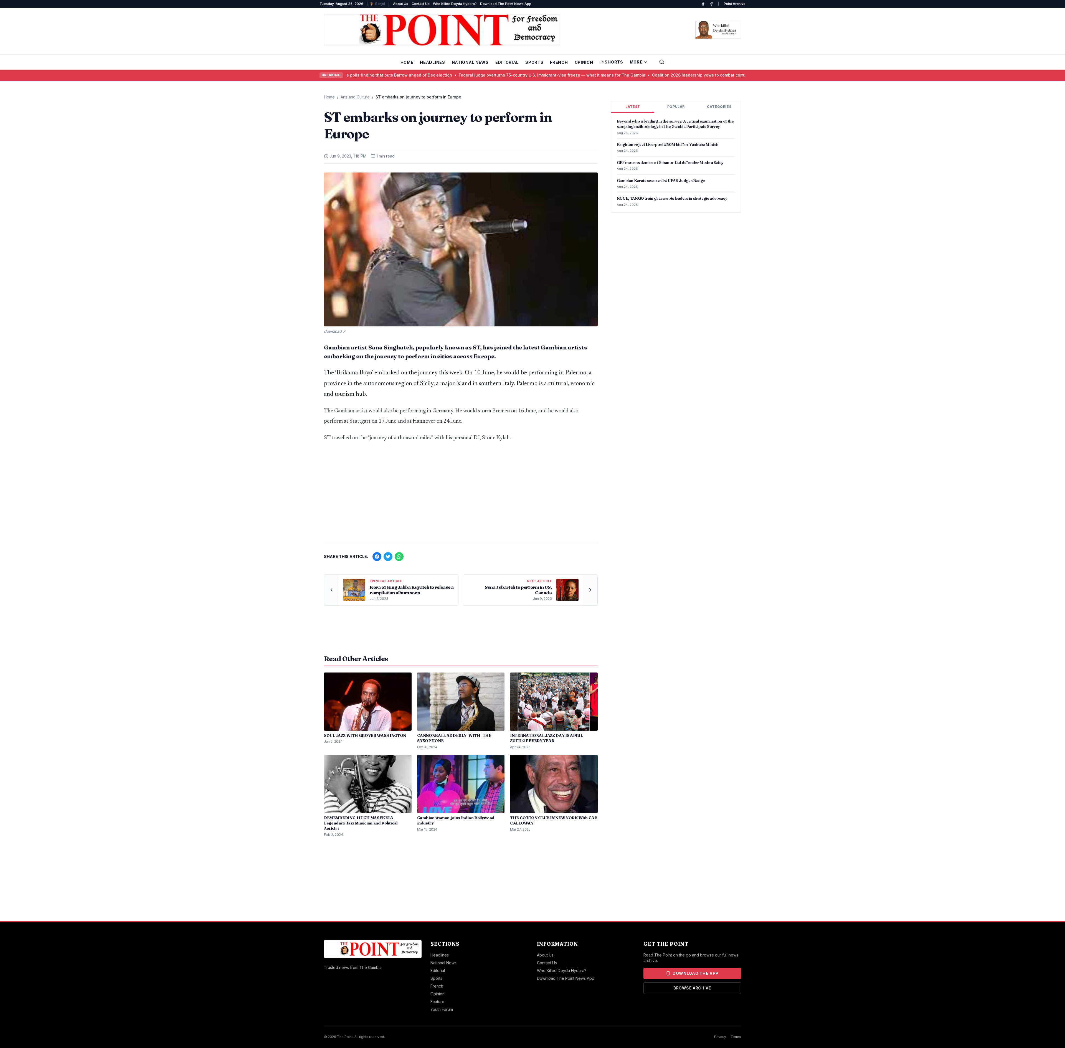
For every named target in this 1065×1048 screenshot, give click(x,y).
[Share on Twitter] (388, 556)
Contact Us (421, 4)
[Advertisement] (461, 495)
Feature (437, 1001)
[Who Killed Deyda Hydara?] (718, 30)
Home (407, 62)
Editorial (507, 62)
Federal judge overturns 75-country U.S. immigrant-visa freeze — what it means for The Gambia (500, 75)
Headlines (432, 62)
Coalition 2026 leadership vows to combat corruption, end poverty (664, 75)
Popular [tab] (676, 107)
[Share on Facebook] (376, 556)
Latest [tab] (632, 107)
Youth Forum (441, 1009)
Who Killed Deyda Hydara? (455, 4)
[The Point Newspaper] (711, 4)
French (559, 62)
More (636, 62)
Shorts (614, 62)
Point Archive (735, 4)
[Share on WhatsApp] (399, 556)
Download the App (696, 973)
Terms (736, 1037)
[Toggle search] (662, 62)
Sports (534, 62)
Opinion (584, 62)
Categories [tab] (719, 107)
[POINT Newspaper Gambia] (703, 4)
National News (470, 62)
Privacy (720, 1037)
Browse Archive (692, 988)
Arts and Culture (355, 97)
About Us (400, 4)
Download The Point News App (505, 4)
